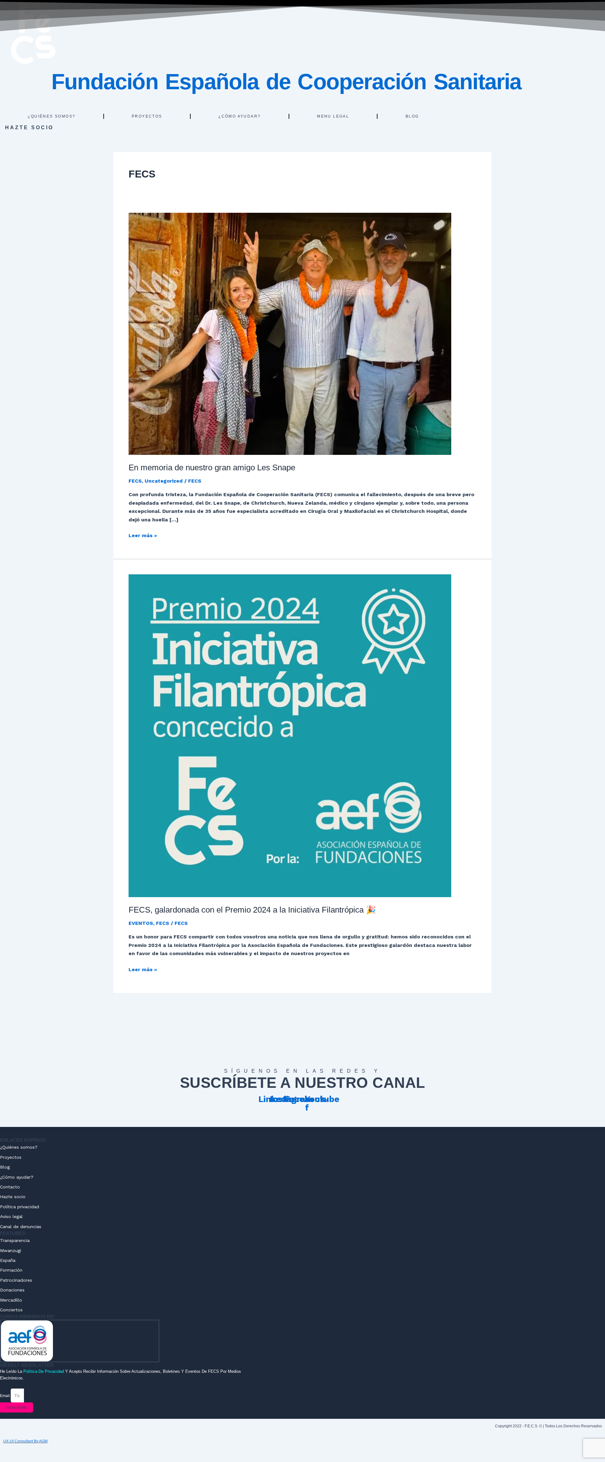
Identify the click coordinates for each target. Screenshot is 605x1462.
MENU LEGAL (333, 116)
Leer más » (143, 534)
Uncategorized (164, 481)
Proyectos (147, 116)
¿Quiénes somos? (51, 116)
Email (5, 1396)
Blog (412, 116)
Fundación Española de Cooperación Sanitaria (286, 81)
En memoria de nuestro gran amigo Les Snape (212, 467)
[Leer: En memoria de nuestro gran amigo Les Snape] (290, 333)
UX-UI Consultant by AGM (25, 1441)
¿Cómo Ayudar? (239, 116)
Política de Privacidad (43, 1371)
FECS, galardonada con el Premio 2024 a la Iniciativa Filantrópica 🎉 (252, 909)
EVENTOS (141, 923)
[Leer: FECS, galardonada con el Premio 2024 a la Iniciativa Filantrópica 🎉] (290, 735)
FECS (135, 481)
